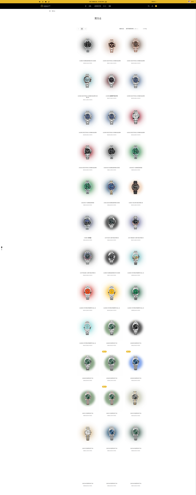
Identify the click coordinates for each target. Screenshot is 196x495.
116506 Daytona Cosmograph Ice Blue (88, 96)
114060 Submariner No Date (87, 60)
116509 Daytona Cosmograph (136, 96)
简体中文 (154, 1)
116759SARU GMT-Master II (87, 273)
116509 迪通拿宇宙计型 (112, 96)
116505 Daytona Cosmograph (112, 60)
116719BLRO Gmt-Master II (135, 237)
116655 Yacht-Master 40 (136, 202)
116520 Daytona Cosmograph (136, 132)
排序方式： (122, 28)
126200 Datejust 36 (111, 343)
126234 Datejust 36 (111, 448)
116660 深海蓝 (87, 237)
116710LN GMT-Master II (112, 237)
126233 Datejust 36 (135, 413)
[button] (149, 6)
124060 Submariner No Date (111, 273)
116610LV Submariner (135, 167)
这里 (106, 1)
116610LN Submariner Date (112, 167)
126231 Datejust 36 (87, 413)
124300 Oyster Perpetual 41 (135, 273)
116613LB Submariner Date (112, 202)
